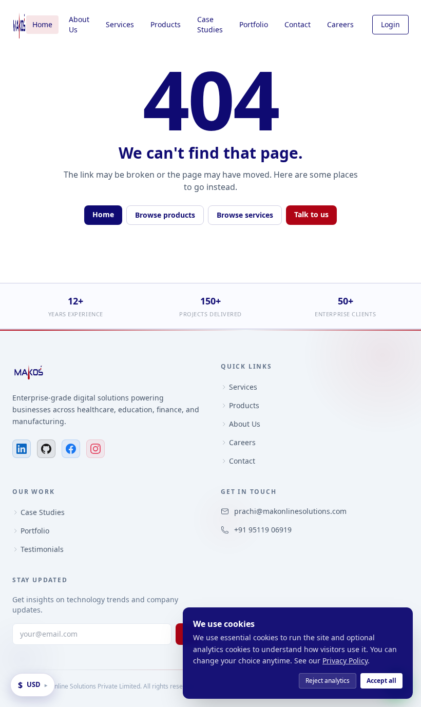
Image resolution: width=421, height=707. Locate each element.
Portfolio (253, 24)
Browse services (245, 215)
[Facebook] (71, 449)
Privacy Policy (345, 660)
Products (165, 24)
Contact (297, 24)
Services (120, 24)
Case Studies (210, 24)
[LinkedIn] (21, 449)
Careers (340, 24)
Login (390, 24)
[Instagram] (95, 449)
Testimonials (42, 549)
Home (42, 24)
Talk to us (311, 214)
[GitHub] (46, 449)
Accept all (381, 680)
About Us (79, 24)
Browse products (165, 215)
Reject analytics (327, 680)
